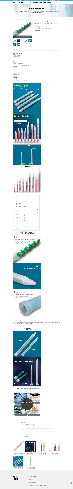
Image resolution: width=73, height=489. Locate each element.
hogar (31, 2)
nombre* (22, 424)
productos (40, 2)
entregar (27, 436)
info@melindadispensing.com (18, 0)
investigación (37, 30)
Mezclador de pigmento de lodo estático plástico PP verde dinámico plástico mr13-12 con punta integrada (18, 468)
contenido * (23, 429)
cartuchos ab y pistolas (32, 474)
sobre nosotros (35, 2)
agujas (30, 479)
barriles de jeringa (31, 480)
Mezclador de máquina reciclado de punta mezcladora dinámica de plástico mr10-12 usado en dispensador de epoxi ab (30, 468)
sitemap (45, 485)
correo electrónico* (23, 422)
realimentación (49, 2)
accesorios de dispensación (33, 482)
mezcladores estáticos (32, 476)
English (51, 0)
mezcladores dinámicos (40, 10)
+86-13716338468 (25, 0)
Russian (54, 0)
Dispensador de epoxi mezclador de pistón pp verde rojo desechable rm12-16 (55, 453)
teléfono (22, 426)
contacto (44, 2)
